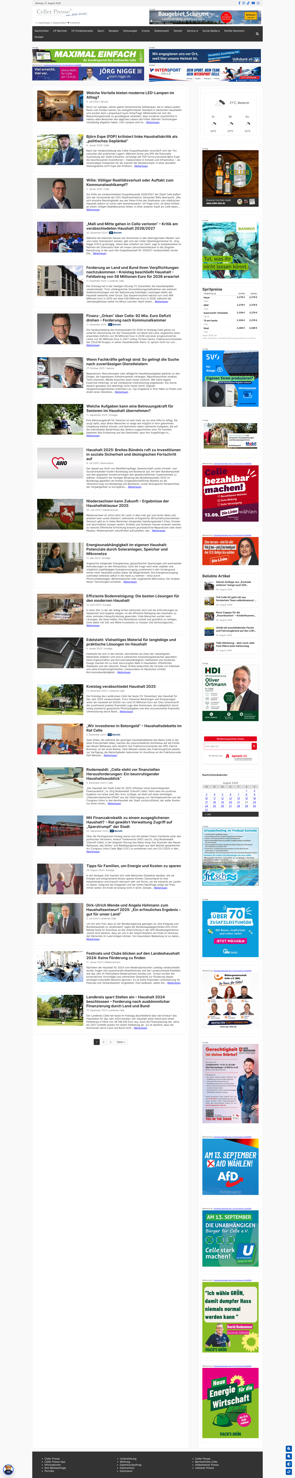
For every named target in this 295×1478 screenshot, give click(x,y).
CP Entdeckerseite (82, 30)
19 (222, 802)
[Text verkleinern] (289, 1456)
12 (222, 798)
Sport (101, 30)
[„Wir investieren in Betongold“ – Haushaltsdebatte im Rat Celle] (60, 753)
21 (238, 802)
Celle (106, 145)
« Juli (208, 814)
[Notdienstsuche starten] (254, 746)
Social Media (210, 30)
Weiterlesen (152, 122)
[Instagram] (243, 3)
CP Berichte (60, 30)
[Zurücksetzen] (289, 1472)
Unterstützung (128, 1458)
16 (254, 798)
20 (230, 802)
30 (254, 805)
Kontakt (39, 36)
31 (206, 809)
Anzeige (113, 415)
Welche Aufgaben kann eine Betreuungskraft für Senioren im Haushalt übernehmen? (129, 408)
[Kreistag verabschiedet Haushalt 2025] (60, 714)
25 (214, 805)
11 (214, 798)
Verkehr (177, 30)
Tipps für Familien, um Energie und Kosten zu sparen (133, 866)
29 (246, 805)
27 (230, 805)
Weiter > (121, 1042)
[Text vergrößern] (289, 1449)
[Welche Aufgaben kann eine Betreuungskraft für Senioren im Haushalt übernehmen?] (60, 433)
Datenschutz (127, 1467)
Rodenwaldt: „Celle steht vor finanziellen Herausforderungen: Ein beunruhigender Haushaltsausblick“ (123, 774)
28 (238, 805)
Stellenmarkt (161, 30)
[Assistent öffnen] (8, 1469)
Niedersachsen (110, 510)
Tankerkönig (212, 338)
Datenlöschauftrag (130, 1464)
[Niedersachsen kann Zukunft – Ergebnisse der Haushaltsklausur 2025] (60, 528)
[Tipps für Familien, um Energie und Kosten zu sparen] (60, 893)
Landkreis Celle (116, 281)
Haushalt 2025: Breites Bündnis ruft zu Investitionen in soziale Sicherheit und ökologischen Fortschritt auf (133, 454)
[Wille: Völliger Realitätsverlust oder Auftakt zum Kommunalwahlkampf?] (60, 207)
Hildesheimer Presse (207, 1464)
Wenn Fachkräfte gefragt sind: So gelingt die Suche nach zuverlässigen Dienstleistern (132, 361)
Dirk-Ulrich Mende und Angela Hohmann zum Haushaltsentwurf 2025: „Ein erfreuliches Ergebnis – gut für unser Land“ (133, 909)
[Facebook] (239, 3)
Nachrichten (42, 30)
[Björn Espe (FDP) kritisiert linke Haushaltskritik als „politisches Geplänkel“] (60, 164)
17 (206, 802)
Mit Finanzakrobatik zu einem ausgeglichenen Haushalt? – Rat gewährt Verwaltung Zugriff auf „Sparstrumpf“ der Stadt (129, 822)
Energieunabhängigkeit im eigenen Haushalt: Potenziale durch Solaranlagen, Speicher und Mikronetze (127, 549)
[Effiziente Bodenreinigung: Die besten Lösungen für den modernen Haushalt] (60, 623)
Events (146, 30)
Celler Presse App (55, 1461)
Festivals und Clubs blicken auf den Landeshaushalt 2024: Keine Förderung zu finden (133, 955)
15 (246, 798)
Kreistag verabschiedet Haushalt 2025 (121, 686)
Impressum (126, 1470)
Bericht (118, 232)
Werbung (125, 1461)
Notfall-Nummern (234, 30)
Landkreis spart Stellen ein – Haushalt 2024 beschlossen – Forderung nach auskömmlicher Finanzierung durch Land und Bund (128, 1001)
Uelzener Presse (204, 1467)
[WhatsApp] (258, 3)
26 (222, 805)
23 (254, 802)
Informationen (53, 1464)
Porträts (49, 1470)
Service (191, 30)
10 (206, 798)
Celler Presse (52, 1458)
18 (214, 802)
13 (230, 798)
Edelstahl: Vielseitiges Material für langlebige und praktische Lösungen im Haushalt (131, 641)
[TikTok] (248, 3)
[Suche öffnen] (257, 34)
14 (238, 798)
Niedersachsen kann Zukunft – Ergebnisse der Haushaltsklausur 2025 (127, 503)
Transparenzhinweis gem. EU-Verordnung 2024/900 (62, 65)
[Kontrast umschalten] (289, 1464)
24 (206, 805)
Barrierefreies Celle (206, 1461)
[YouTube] (253, 3)
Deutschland (106, 463)
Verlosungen (130, 30)
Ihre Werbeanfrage (55, 1467)
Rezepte (113, 30)
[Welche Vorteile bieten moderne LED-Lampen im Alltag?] (60, 120)
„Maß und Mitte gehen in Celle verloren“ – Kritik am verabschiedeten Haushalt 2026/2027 (132, 226)
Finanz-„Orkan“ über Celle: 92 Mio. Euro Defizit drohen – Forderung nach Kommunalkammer (128, 318)
